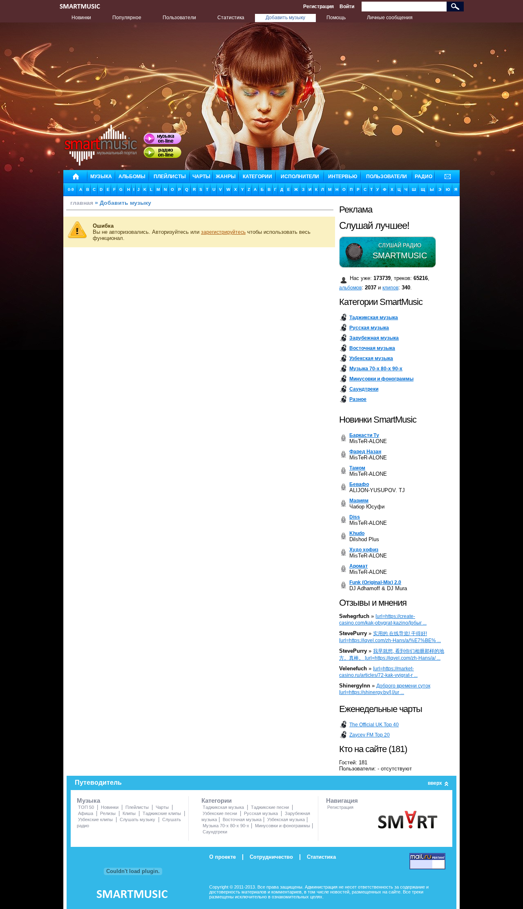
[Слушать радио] (162, 152)
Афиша (85, 813)
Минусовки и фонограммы (282, 825)
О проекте (222, 857)
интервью (342, 176)
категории (257, 176)
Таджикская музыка (223, 807)
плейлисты (170, 176)
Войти (347, 6)
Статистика (230, 17)
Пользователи (179, 17)
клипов (390, 288)
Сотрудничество (271, 857)
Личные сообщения (390, 17)
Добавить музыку (285, 17)
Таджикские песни (270, 807)
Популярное (126, 17)
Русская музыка (261, 813)
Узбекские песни (220, 813)
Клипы (129, 813)
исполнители (300, 176)
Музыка (88, 800)
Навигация (342, 800)
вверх (435, 783)
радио (423, 176)
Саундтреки (215, 831)
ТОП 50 (86, 807)
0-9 (71, 189)
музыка (101, 176)
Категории (216, 800)
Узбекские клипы (95, 819)
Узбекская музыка (286, 819)
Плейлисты (137, 807)
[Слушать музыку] (162, 138)
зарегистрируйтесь (223, 232)
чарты (201, 176)
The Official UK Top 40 (374, 725)
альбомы (131, 176)
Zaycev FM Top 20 (369, 735)
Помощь (336, 17)
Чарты (162, 807)
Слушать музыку (137, 819)
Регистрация (318, 6)
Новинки (81, 17)
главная (81, 202)
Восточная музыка (242, 819)
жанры (226, 176)
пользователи (386, 176)
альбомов (350, 288)
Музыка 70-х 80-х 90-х (226, 825)
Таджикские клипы (162, 813)
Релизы (108, 813)
